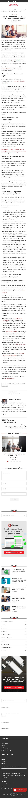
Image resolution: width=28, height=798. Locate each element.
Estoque (14, 628)
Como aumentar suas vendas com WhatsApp (18, 570)
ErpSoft (3, 759)
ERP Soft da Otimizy (9, 378)
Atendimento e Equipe (14, 621)
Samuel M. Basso (17, 20)
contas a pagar (8, 218)
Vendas (14, 650)
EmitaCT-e (3, 763)
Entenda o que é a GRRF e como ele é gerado (19, 588)
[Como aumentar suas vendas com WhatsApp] (5, 572)
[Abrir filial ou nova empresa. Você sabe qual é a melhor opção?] (5, 581)
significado (5, 386)
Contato (3, 745)
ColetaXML (4, 761)
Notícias (14, 641)
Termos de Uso (5, 749)
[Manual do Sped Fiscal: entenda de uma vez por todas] (5, 609)
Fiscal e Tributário (14, 634)
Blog (2, 747)
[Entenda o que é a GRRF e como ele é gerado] (5, 590)
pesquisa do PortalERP (14, 60)
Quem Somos (4, 743)
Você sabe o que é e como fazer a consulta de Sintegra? (18, 598)
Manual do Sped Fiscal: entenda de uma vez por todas (19, 608)
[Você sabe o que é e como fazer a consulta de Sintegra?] (5, 599)
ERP (3, 383)
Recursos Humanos (14, 647)
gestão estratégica (6, 68)
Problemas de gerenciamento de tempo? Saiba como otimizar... (14, 455)
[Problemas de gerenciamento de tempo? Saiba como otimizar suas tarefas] (14, 444)
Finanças (14, 631)
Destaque (14, 624)
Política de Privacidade (6, 750)
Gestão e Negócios (12, 9)
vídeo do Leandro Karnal (11, 331)
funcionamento (10, 383)
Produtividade (14, 644)
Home (2, 9)
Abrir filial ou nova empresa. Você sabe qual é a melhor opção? (19, 580)
